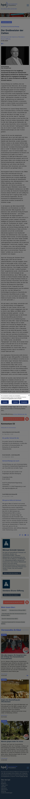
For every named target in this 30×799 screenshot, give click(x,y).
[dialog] (15, 399)
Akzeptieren (24, 402)
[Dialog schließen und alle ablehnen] (29, 395)
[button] (28, 6)
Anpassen (4, 402)
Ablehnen (15, 402)
